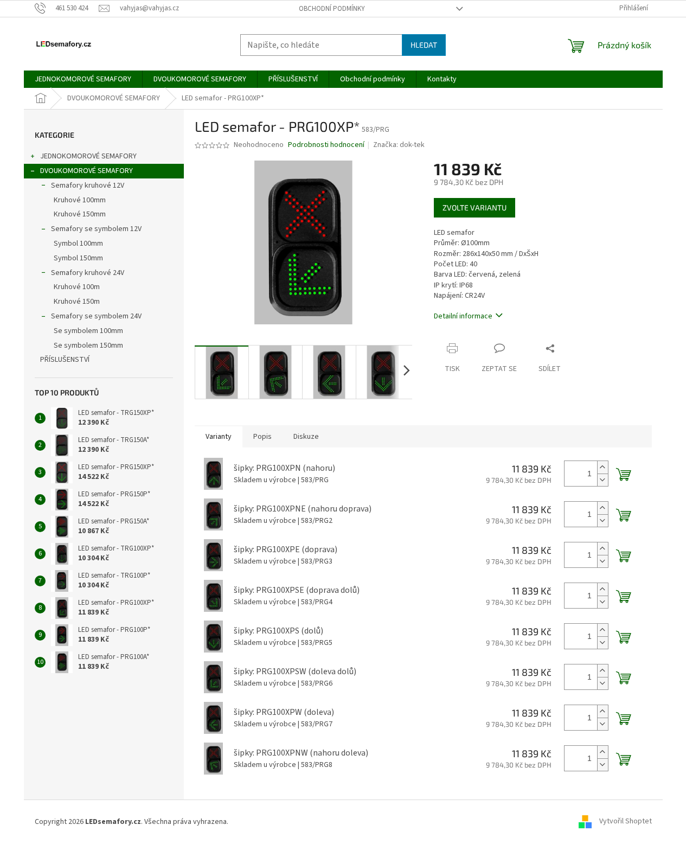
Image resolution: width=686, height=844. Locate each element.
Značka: (399, 144)
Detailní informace (463, 316)
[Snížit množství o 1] (602, 480)
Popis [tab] (262, 436)
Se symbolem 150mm (88, 345)
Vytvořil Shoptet (625, 821)
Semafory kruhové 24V (87, 272)
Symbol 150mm (78, 258)
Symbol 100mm (78, 243)
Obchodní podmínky (332, 9)
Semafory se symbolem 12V (96, 228)
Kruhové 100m (77, 287)
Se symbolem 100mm (88, 330)
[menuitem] (83, 79)
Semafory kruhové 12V (87, 185)
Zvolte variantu (475, 207)
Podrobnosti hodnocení (326, 145)
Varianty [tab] (219, 436)
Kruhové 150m (77, 301)
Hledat (424, 44)
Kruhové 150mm (80, 214)
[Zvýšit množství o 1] (602, 467)
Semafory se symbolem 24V (96, 316)
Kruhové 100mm (80, 200)
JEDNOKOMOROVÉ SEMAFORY (88, 156)
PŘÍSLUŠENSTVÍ (64, 359)
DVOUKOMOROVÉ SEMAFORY (86, 170)
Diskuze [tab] (306, 436)
